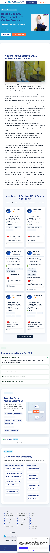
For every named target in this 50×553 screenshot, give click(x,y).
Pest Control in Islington (33, 492)
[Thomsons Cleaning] (16, 2)
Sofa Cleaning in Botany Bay (12, 491)
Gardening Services (22, 520)
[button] (47, 538)
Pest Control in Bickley (33, 471)
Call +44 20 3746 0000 (19, 34)
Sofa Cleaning (8, 524)
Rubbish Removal (22, 524)
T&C (32, 524)
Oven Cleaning (8, 520)
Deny (33, 548)
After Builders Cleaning (23, 517)
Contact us (33, 522)
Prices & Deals (34, 520)
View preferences (43, 548)
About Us (33, 517)
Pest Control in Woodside (33, 468)
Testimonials (33, 528)
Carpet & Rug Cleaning (10, 519)
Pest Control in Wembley (33, 495)
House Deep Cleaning (23, 513)
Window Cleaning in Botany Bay (12, 488)
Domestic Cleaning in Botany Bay (13, 481)
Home (32, 513)
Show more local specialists (25, 336)
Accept (23, 548)
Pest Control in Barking (33, 478)
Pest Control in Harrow (33, 498)
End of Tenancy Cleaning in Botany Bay (13, 477)
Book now (31, 2)
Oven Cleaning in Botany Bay (12, 484)
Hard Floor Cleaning (22, 515)
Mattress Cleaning (9, 526)
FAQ (32, 515)
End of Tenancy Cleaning (10, 517)
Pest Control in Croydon (33, 485)
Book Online (6, 34)
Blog (32, 519)
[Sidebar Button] (5, 2)
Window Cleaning (9, 522)
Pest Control (21, 522)
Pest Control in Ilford (32, 475)
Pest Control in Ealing (33, 488)
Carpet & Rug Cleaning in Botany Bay (14, 473)
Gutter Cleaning (22, 519)
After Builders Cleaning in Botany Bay (13, 469)
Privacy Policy (30, 550)
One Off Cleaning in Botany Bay (12, 494)
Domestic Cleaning (9, 515)
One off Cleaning (9, 513)
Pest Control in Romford (33, 482)
